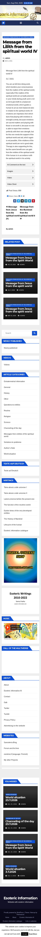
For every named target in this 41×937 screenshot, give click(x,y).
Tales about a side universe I (15, 487)
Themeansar (20, 914)
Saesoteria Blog (10, 742)
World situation (10, 454)
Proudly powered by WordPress (14, 912)
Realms (7, 411)
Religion (7, 416)
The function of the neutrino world (17, 505)
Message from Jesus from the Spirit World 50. (19, 260)
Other (6, 399)
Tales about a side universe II (15, 493)
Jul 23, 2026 (12, 804)
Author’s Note (9, 448)
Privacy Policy (9, 720)
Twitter (6, 708)
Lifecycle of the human (13, 525)
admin (7, 58)
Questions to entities (12, 405)
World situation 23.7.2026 (15, 799)
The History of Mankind (13, 519)
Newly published (10, 348)
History (7, 393)
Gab (5, 702)
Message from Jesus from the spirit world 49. (19, 286)
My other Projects (11, 760)
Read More (33, 934)
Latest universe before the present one (19, 499)
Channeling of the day (12, 428)
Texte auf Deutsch (11, 471)
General (7, 387)
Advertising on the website (14, 726)
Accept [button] (24, 934)
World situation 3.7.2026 (15, 870)
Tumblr (6, 714)
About (6, 685)
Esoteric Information (20, 10)
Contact (7, 696)
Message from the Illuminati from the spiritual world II (27, 211)
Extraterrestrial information (14, 381)
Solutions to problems (12, 442)
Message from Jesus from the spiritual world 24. (13, 213)
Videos (7, 365)
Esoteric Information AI (13, 691)
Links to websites (31, 921)
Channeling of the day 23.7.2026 (19, 823)
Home (7, 917)
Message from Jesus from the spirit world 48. (19, 311)
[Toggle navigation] (20, 23)
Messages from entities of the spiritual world (18, 37)
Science (7, 422)
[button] (37, 23)
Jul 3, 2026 (12, 876)
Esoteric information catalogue (16, 531)
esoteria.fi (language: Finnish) (16, 754)
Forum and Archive (11, 748)
